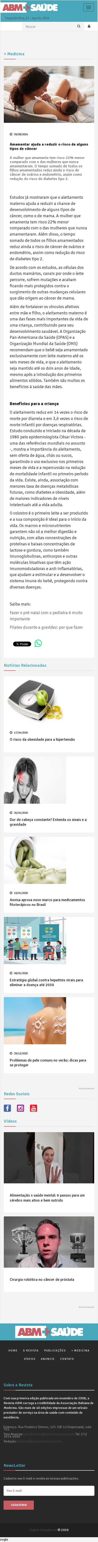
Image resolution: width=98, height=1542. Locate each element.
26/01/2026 (20, 813)
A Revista (31, 1350)
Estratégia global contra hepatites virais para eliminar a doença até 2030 (46, 983)
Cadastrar (19, 1505)
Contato (67, 1359)
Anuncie (48, 1359)
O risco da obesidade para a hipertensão (42, 739)
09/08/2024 (20, 134)
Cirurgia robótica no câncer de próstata (42, 1279)
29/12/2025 (20, 1053)
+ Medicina (80, 1350)
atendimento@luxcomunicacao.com (49, 1434)
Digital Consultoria (43, 1530)
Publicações (55, 1350)
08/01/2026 (20, 973)
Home (13, 1350)
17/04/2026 (20, 732)
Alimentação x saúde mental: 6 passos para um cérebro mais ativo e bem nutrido (47, 1198)
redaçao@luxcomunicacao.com (40, 1441)
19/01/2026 (20, 893)
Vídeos (29, 1359)
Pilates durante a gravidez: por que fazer (46, 627)
